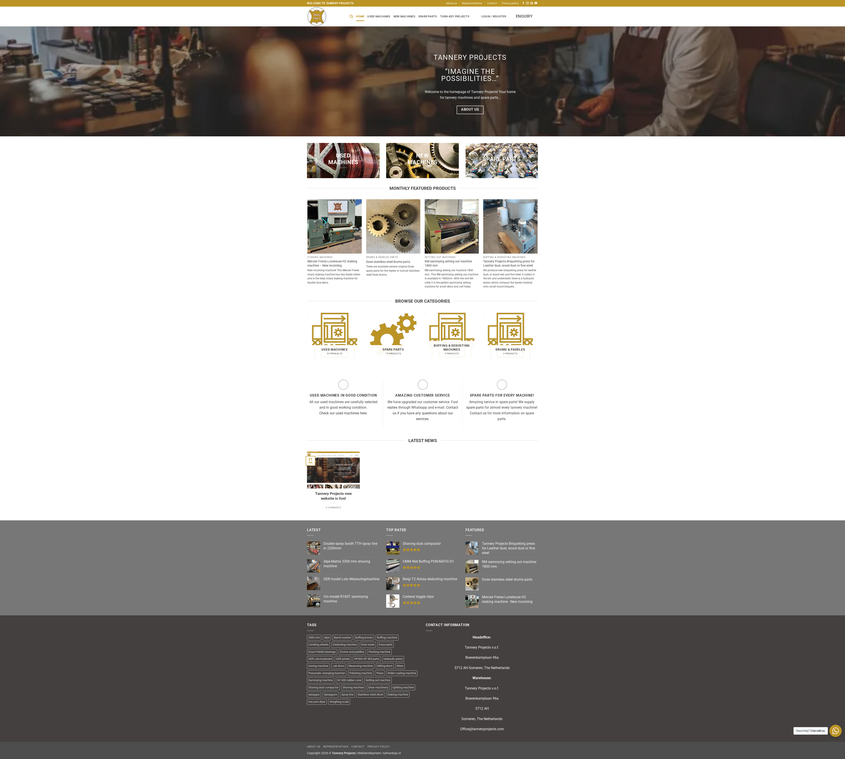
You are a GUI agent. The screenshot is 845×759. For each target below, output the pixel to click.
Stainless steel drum (370, 694)
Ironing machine (318, 666)
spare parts (475, 407)
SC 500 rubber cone (349, 680)
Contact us (478, 413)
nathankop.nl (391, 753)
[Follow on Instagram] (527, 3)
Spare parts (427, 16)
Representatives (472, 3)
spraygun (314, 694)
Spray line (347, 694)
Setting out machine (378, 680)
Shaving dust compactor (323, 687)
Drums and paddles (352, 651)
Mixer (400, 666)
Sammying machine (320, 680)
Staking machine (397, 694)
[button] (493, 16)
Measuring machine (360, 666)
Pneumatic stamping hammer (326, 673)
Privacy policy (510, 3)
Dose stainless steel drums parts (388, 262)
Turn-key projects (454, 16)
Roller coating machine (402, 673)
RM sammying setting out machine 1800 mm (448, 263)
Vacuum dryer (316, 701)
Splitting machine (403, 687)
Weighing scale (339, 701)
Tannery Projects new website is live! (333, 496)
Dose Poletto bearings (322, 651)
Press (380, 673)
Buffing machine (387, 637)
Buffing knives (364, 637)
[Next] (537, 341)
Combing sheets (318, 644)
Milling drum (384, 666)
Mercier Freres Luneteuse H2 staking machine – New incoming (332, 263)
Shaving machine (353, 687)
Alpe (327, 637)
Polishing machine (360, 673)
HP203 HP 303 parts (366, 658)
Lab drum (338, 666)
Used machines (378, 16)
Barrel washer (342, 637)
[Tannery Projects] (325, 16)
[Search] (351, 16)
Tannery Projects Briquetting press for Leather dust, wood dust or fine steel (509, 263)
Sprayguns (330, 694)
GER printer (343, 658)
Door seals (368, 644)
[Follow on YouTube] (536, 3)
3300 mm (314, 637)
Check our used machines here (343, 413)
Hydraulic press (393, 658)
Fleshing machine (379, 651)
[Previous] (308, 341)
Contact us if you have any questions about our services (425, 413)
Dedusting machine (345, 644)
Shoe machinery (378, 687)
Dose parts (385, 644)
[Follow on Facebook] (523, 3)
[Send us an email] (531, 3)
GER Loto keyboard (320, 658)
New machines (404, 16)
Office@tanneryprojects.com (482, 729)
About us (451, 3)
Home (360, 16)
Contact (492, 3)
